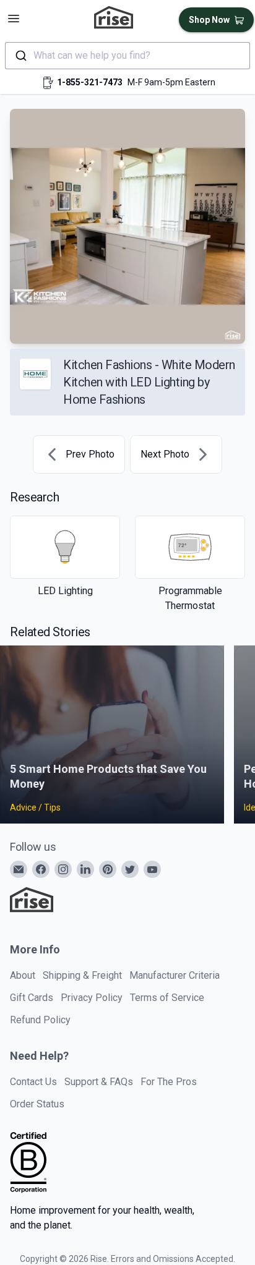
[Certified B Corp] (28, 1162)
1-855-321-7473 (90, 82)
